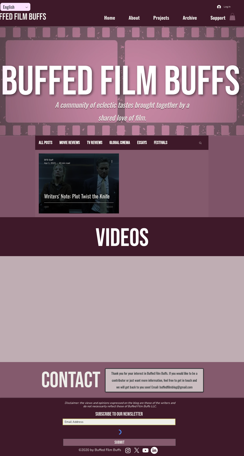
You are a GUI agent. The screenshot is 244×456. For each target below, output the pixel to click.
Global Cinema (119, 142)
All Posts (45, 142)
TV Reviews (94, 142)
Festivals (160, 142)
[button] (232, 16)
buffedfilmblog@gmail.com (176, 386)
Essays (142, 142)
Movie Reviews (69, 142)
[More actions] (113, 161)
